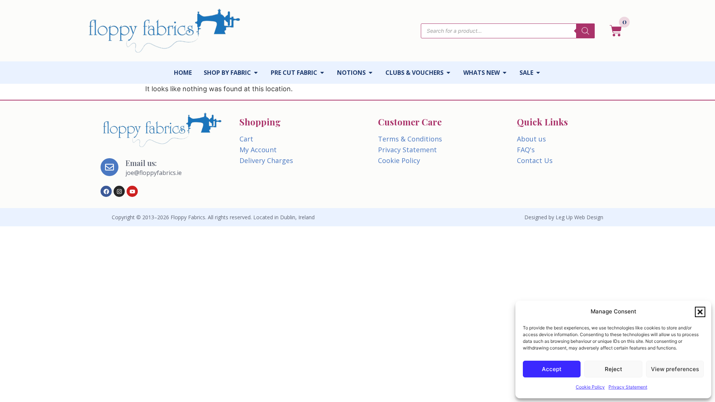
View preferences (675, 369)
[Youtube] (132, 191)
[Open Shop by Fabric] (256, 72)
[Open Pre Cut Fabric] (322, 72)
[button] (700, 312)
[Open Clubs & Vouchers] (448, 72)
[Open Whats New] (505, 72)
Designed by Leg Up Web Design (563, 217)
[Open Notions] (371, 72)
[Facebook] (106, 191)
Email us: (141, 163)
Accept (552, 369)
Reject (613, 369)
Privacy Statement (627, 387)
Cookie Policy (590, 387)
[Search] (585, 30)
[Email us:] (109, 167)
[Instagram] (119, 191)
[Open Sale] (538, 72)
